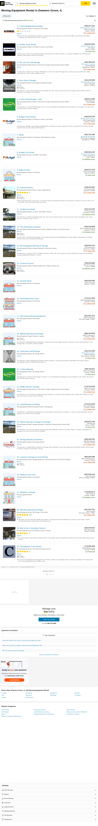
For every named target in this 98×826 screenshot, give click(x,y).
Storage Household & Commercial (42, 248)
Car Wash (35, 212)
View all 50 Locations (89, 46)
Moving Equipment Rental (24, 28)
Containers (35, 336)
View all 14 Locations (89, 154)
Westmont (29, 695)
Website (19, 33)
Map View (8, 16)
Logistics (41, 336)
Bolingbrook (53, 693)
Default (91, 16)
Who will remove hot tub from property (13, 650)
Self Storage (43, 28)
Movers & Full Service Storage (41, 65)
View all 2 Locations (89, 64)
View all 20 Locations (89, 136)
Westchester (29, 697)
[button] (94, 3)
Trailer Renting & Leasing (47, 137)
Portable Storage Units (38, 266)
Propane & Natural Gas (52, 266)
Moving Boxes (49, 407)
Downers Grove (14, 567)
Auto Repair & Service (45, 212)
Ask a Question (50, 635)
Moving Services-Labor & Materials (61, 65)
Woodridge (53, 695)
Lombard (4, 693)
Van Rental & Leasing (38, 47)
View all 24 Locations (89, 82)
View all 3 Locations (89, 353)
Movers (34, 190)
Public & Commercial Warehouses (11, 716)
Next (54, 574)
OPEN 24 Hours (28, 20)
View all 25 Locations (89, 118)
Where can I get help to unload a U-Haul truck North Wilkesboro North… (23, 645)
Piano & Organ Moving (43, 190)
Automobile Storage (45, 83)
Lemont (3, 697)
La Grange (77, 695)
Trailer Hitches (70, 709)
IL (7, 567)
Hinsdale (77, 693)
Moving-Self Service (38, 407)
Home (3, 567)
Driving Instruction (45, 549)
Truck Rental (36, 28)
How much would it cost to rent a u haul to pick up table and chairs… (22, 640)
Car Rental (35, 155)
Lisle (2, 695)
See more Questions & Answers (49, 654)
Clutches (48, 530)
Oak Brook (29, 693)
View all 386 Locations (88, 28)
